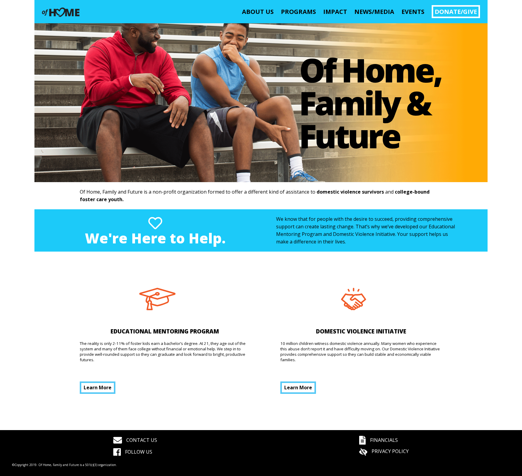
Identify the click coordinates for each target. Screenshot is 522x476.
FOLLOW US (138, 452)
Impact (335, 12)
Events (412, 12)
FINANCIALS (383, 440)
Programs (298, 12)
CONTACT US (141, 440)
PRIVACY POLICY (389, 451)
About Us (258, 12)
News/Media (374, 12)
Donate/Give (456, 12)
